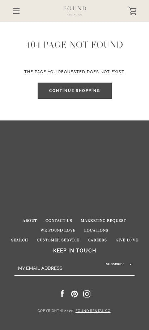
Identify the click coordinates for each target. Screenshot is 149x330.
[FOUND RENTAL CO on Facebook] (62, 293)
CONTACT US (59, 221)
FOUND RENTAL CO (93, 311)
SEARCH (19, 240)
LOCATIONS (96, 230)
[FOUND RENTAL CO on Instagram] (86, 293)
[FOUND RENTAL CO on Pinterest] (74, 293)
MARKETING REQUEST (103, 221)
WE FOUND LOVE (58, 230)
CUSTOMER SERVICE (58, 240)
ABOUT (30, 221)
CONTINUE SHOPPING (74, 91)
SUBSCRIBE (115, 264)
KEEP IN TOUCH (74, 250)
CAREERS (97, 240)
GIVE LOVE (127, 240)
